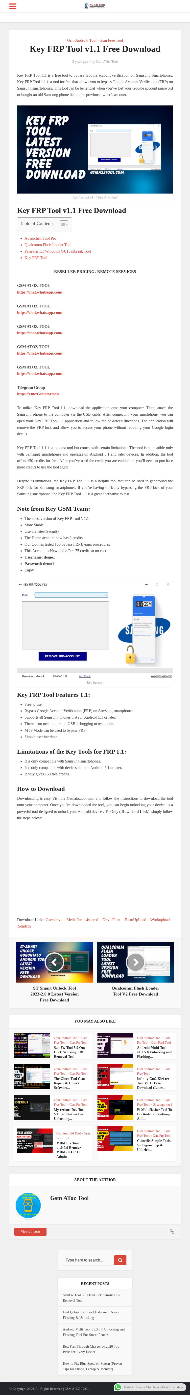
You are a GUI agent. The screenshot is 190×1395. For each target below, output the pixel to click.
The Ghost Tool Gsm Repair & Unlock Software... (69, 1083)
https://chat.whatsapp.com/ (39, 292)
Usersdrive (54, 920)
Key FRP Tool (35, 258)
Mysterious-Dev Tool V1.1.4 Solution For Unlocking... (69, 1114)
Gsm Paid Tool (161, 1042)
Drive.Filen (111, 920)
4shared (92, 920)
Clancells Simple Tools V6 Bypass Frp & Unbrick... (153, 1145)
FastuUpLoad (135, 920)
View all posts (30, 1231)
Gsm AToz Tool (107, 62)
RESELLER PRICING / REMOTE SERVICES (95, 271)
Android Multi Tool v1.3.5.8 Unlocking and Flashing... (154, 1052)
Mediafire (74, 920)
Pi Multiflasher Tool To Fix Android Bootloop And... (154, 1114)
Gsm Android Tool (81, 40)
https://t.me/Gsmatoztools (38, 394)
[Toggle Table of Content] (61, 224)
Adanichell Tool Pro (40, 238)
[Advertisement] (95, 869)
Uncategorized (162, 1104)
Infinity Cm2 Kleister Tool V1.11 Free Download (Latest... (153, 1083)
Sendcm (24, 926)
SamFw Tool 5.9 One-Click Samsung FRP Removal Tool (70, 1052)
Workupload (160, 920)
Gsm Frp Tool (79, 1042)
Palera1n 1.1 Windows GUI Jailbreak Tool (57, 251)
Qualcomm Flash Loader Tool (47, 245)
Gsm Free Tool (111, 40)
